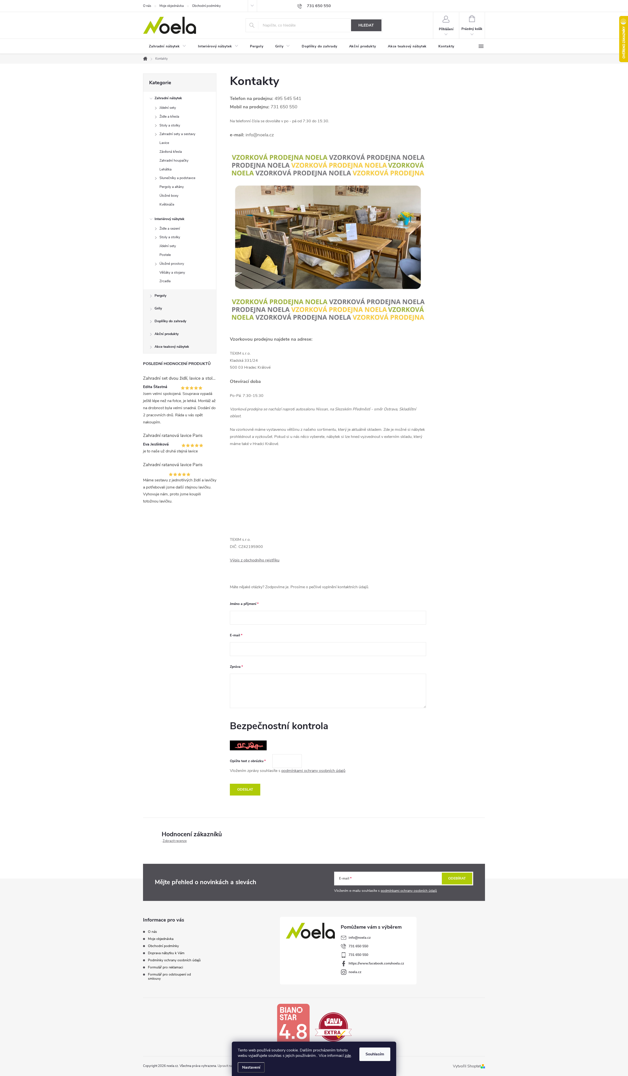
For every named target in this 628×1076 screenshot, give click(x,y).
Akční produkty (167, 334)
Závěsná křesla (170, 151)
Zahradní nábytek (168, 98)
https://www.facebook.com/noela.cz (376, 963)
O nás (147, 6)
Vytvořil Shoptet (467, 1066)
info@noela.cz (360, 937)
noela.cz (355, 972)
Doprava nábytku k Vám (166, 953)
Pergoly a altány (171, 186)
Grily (158, 308)
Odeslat (245, 789)
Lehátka (165, 169)
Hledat (366, 25)
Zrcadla (164, 281)
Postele (165, 254)
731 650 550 (358, 946)
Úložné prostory (171, 263)
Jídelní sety (167, 107)
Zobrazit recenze (175, 841)
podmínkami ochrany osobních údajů (313, 770)
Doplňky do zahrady (170, 321)
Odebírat (457, 878)
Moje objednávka (171, 6)
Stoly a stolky (169, 125)
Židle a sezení (169, 228)
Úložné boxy (168, 195)
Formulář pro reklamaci (165, 967)
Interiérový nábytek (169, 219)
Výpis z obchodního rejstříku (254, 560)
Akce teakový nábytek (172, 346)
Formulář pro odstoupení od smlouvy (169, 976)
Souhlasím (375, 1054)
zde (348, 1055)
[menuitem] (167, 46)
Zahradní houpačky (173, 160)
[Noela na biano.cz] (293, 1026)
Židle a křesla (169, 116)
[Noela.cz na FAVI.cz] (333, 1026)
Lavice (164, 142)
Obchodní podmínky (206, 6)
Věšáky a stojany (172, 272)
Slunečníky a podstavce (177, 178)
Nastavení (251, 1067)
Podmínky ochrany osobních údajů (174, 960)
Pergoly (160, 295)
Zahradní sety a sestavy (177, 134)
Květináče (166, 204)
